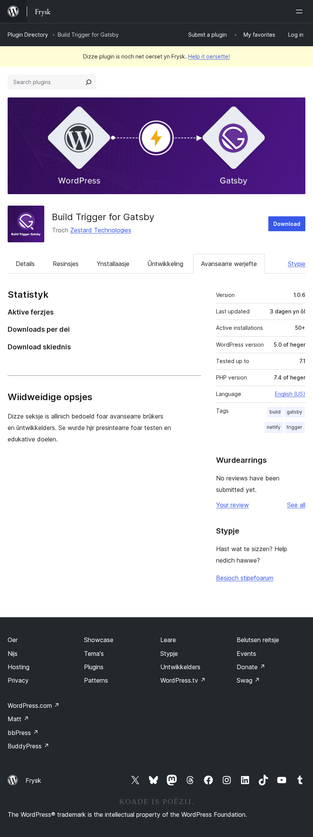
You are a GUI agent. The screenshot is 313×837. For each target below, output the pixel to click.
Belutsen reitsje (258, 640)
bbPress (23, 732)
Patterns (96, 680)
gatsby (294, 412)
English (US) (290, 394)
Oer (13, 640)
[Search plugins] (88, 82)
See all (296, 505)
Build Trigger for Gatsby (103, 216)
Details (25, 264)
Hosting (18, 667)
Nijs (13, 653)
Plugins (93, 667)
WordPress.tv (183, 680)
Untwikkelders (180, 667)
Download (286, 224)
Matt (18, 719)
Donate (251, 667)
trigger (294, 427)
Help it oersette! (209, 56)
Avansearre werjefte (229, 264)
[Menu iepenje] (301, 11)
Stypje (296, 264)
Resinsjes (66, 264)
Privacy (18, 680)
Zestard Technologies (100, 230)
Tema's (94, 653)
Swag (248, 680)
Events (246, 653)
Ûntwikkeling (165, 264)
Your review (232, 505)
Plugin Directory (28, 34)
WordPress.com (34, 705)
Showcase (98, 640)
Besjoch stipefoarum (244, 578)
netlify (274, 427)
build (275, 412)
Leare (168, 640)
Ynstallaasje (113, 264)
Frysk (33, 780)
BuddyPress (28, 746)
